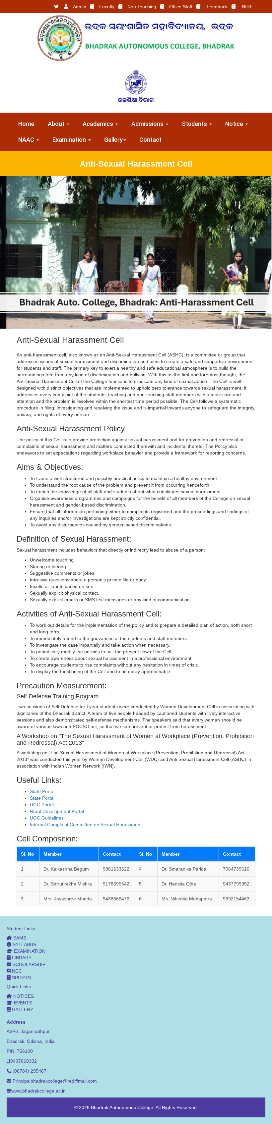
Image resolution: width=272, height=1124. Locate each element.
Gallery (113, 139)
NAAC (27, 139)
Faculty (106, 6)
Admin (79, 6)
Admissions (148, 123)
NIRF (247, 6)
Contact (150, 139)
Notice (235, 123)
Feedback (217, 6)
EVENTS (22, 1002)
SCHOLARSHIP (28, 964)
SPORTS (21, 977)
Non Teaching (141, 6)
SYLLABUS (23, 944)
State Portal (42, 791)
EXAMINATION (29, 951)
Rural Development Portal (57, 811)
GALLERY (22, 1009)
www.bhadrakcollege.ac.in (38, 1091)
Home (26, 123)
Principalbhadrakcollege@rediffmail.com (55, 1081)
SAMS (19, 937)
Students (195, 123)
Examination (70, 139)
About (57, 123)
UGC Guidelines (47, 818)
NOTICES (23, 996)
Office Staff (180, 6)
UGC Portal (42, 804)
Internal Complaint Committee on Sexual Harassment (86, 824)
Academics (99, 123)
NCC (16, 971)
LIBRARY (21, 957)
